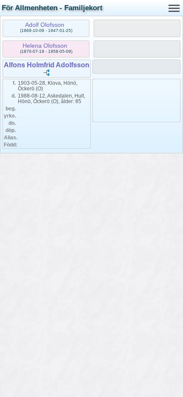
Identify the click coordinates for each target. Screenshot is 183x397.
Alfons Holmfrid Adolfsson (46, 65)
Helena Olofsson (45, 45)
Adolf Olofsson (44, 24)
